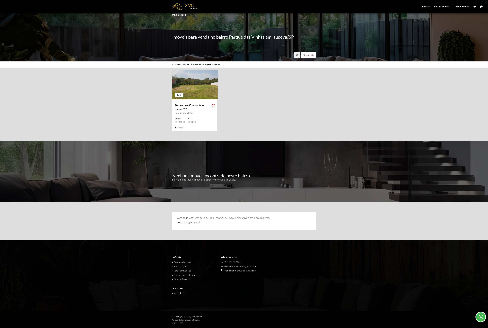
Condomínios (182, 279)
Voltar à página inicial (188, 222)
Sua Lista (180, 293)
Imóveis (177, 64)
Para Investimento (185, 275)
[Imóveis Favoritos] (475, 6)
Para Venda (182, 262)
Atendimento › (462, 6)
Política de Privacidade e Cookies (186, 320)
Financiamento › (442, 6)
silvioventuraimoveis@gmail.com (240, 266)
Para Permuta (182, 270)
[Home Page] (481, 6)
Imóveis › (425, 6)
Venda (186, 64)
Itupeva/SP (196, 64)
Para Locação (182, 266)
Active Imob (196, 316)
